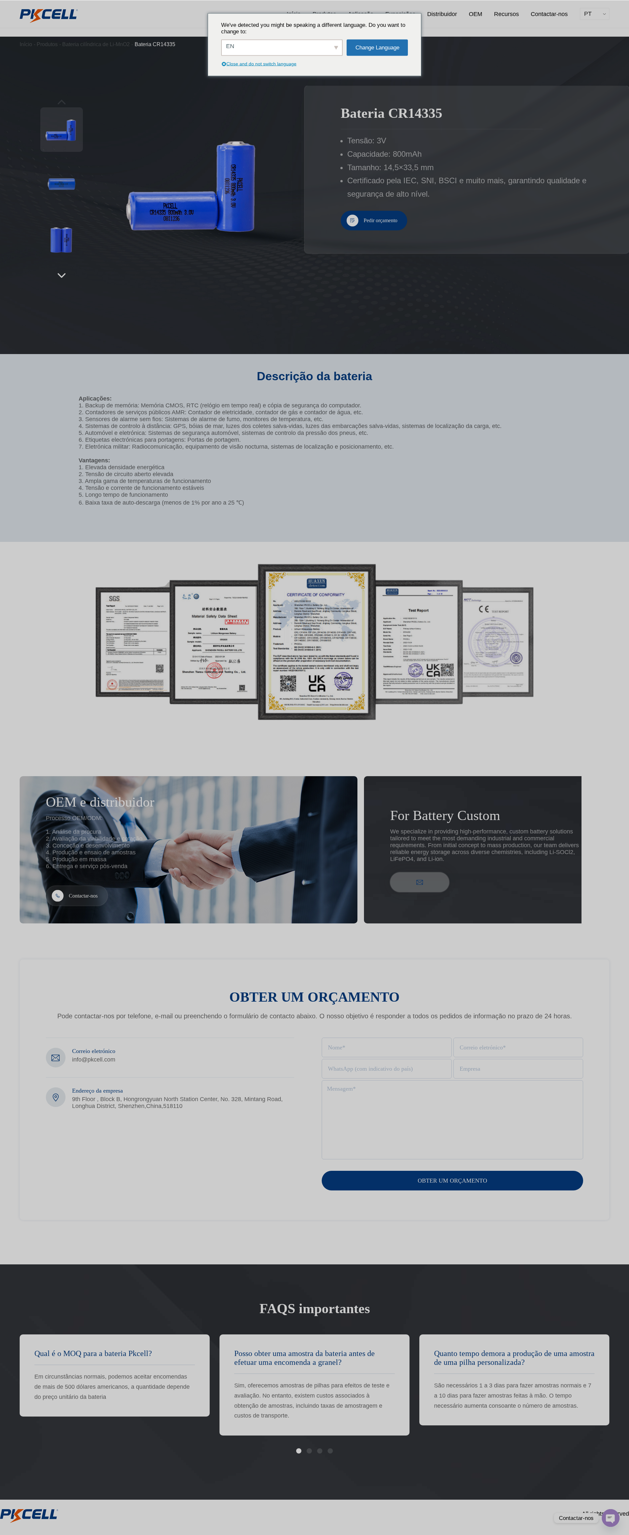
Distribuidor (442, 14)
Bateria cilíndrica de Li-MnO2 (96, 44)
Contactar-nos (549, 14)
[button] (61, 275)
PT (588, 13)
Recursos (506, 14)
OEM (475, 14)
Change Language (377, 47)
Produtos (47, 44)
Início (26, 44)
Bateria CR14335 (155, 44)
